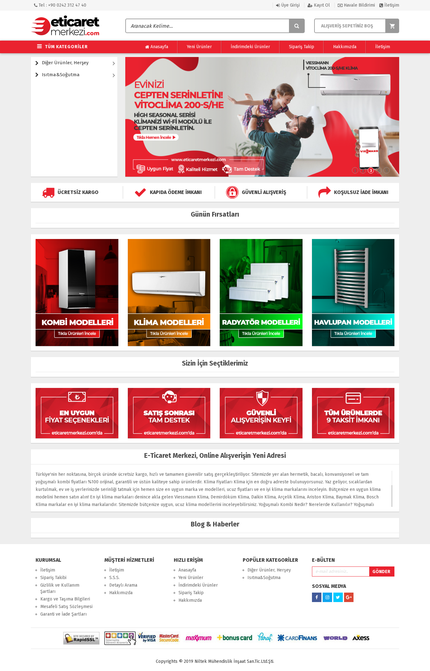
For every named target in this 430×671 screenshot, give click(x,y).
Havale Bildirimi (358, 5)
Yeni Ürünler (199, 46)
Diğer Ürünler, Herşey (65, 62)
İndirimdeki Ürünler (250, 46)
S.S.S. (114, 577)
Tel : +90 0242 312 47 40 (61, 5)
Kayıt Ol (321, 5)
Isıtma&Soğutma (61, 74)
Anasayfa (158, 46)
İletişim (391, 5)
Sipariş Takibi (53, 577)
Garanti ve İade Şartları (63, 614)
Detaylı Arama (123, 585)
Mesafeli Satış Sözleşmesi (66, 606)
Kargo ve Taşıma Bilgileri (65, 599)
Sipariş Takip (301, 46)
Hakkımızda (344, 46)
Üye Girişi (290, 5)
